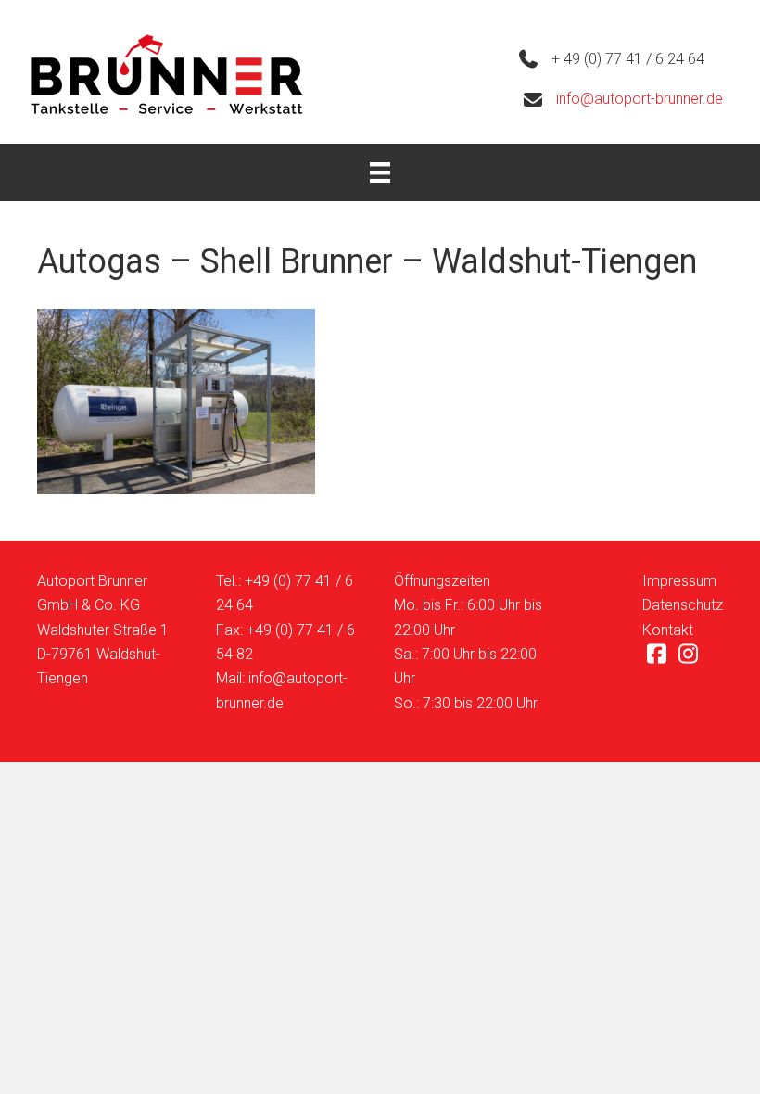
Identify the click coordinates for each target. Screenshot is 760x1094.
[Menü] (380, 172)
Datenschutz (682, 605)
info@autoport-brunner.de (639, 99)
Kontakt (667, 630)
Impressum (679, 581)
